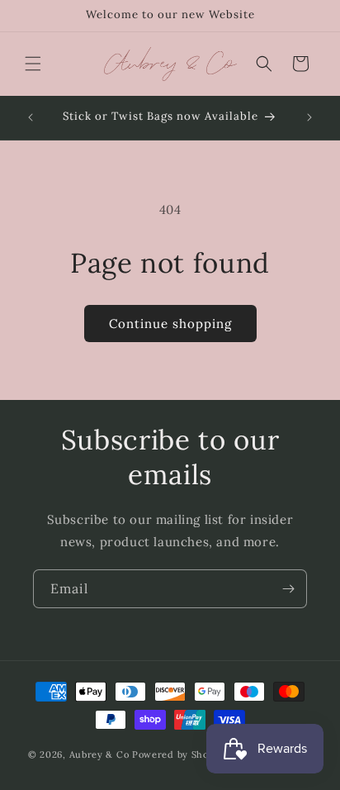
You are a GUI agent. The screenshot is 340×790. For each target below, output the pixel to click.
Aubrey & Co (99, 754)
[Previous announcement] (30, 117)
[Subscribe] (288, 588)
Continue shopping (170, 323)
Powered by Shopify (180, 754)
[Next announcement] (309, 117)
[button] (33, 63)
